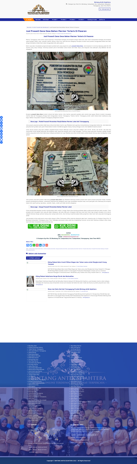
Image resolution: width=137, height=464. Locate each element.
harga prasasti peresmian (61, 248)
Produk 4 (81, 19)
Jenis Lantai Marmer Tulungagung (37, 350)
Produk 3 (72, 19)
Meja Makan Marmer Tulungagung (37, 379)
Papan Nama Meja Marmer (78, 373)
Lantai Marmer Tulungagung (35, 393)
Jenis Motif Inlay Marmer (34, 362)
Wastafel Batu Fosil (76, 379)
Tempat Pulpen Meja (33, 374)
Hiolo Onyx (31, 398)
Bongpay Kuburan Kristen (35, 381)
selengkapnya (105, 272)
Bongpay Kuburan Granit (77, 361)
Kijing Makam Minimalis (34, 356)
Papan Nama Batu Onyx (34, 401)
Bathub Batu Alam (33, 420)
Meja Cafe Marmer (75, 347)
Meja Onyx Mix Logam (76, 374)
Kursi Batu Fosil (75, 412)
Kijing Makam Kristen (76, 381)
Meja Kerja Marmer (33, 407)
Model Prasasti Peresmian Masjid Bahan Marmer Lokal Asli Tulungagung (64, 121)
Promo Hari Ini (40, 22)
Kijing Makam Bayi (75, 352)
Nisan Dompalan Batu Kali (77, 417)
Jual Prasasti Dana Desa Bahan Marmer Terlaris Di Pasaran (56, 31)
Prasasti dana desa (87, 248)
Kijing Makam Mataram (77, 405)
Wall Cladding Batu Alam (77, 376)
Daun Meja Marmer (33, 361)
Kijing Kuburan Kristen (34, 373)
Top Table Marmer (75, 369)
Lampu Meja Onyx (33, 366)
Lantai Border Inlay (33, 418)
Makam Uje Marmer (76, 408)
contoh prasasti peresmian (49, 248)
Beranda (38, 19)
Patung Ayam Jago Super (35, 413)
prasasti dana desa (77, 46)
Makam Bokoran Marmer (34, 395)
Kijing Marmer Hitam (33, 389)
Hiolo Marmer (74, 362)
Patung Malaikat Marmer (77, 384)
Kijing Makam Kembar (34, 378)
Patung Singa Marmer (76, 357)
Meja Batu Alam (32, 345)
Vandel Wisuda (32, 352)
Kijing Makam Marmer (76, 403)
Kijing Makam (31, 386)
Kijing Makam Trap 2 (76, 398)
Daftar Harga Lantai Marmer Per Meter (81, 401)
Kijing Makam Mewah (76, 371)
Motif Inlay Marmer (76, 410)
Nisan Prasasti (74, 354)
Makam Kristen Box (33, 384)
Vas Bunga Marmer (76, 349)
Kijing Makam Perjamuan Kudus (36, 383)
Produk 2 (63, 19)
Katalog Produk (92, 19)
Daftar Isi (102, 19)
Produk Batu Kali (84, 291)
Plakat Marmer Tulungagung (35, 408)
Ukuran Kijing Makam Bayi (35, 367)
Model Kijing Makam (33, 354)
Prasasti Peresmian (33, 415)
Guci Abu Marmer (75, 356)
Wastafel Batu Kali (33, 412)
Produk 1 (54, 19)
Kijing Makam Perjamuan (77, 407)
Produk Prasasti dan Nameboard (64, 33)
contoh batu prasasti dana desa (36, 248)
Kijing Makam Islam (76, 364)
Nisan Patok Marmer (76, 359)
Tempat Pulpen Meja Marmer (78, 378)
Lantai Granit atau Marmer (35, 371)
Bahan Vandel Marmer (76, 388)
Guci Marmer (31, 376)
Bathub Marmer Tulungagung (78, 418)
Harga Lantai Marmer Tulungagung (37, 396)
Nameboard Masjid (75, 350)
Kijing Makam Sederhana (34, 405)
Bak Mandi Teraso (75, 413)
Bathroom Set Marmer (76, 383)
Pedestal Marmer (75, 367)
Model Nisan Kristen (33, 357)
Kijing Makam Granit (76, 393)
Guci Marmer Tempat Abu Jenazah (37, 400)
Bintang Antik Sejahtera (102, 2)
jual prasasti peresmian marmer (75, 248)
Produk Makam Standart (82, 266)
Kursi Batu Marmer (33, 364)
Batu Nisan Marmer (33, 410)
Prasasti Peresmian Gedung (98, 248)
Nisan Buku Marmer (76, 386)
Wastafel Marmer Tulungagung (36, 417)
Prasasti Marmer (75, 400)
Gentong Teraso (75, 366)
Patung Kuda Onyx (33, 359)
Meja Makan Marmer (76, 345)
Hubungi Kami (105, 9)
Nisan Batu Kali (32, 391)
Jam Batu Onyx (75, 420)
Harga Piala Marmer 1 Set (77, 389)
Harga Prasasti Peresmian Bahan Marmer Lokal (55, 207)
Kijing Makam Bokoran (76, 395)
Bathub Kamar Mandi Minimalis (36, 369)
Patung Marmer (75, 396)
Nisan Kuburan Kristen (76, 415)
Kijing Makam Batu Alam (34, 388)
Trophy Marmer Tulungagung (35, 349)
